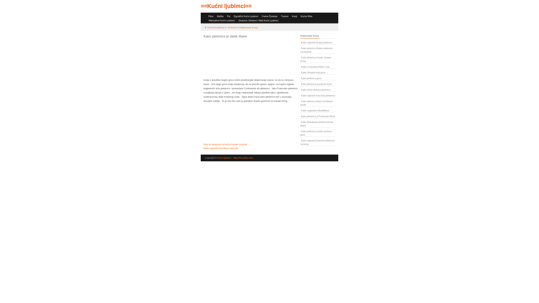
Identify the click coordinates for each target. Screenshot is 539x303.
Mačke (220, 16)
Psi (228, 16)
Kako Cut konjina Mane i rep (315, 67)
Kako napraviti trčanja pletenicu (316, 42)
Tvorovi (284, 16)
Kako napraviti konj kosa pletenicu (318, 95)
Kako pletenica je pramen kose (316, 84)
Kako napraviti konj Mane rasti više (221, 148)
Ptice (210, 16)
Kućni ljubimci (217, 27)
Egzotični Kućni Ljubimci (246, 16)
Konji (294, 16)
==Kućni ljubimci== (226, 6)
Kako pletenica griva (311, 78)
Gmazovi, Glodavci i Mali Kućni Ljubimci (258, 20)
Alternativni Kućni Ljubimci (221, 20)
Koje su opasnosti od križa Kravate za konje (226, 144)
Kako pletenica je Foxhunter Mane (318, 116)
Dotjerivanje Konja (248, 27)
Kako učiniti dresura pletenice (316, 90)
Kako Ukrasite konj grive (313, 72)
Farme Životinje (270, 16)
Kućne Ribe (306, 16)
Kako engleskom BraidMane (315, 110)
